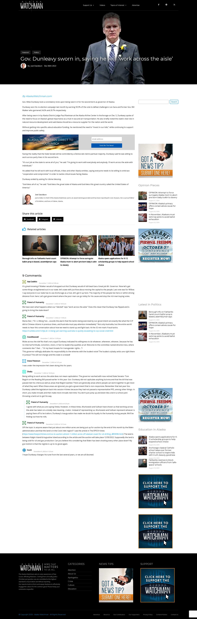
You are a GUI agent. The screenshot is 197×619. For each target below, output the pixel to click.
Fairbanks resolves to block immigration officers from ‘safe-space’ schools (163, 462)
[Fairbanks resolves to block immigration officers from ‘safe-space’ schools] (142, 463)
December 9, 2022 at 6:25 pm (59, 403)
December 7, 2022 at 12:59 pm (51, 338)
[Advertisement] (155, 123)
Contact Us (174, 615)
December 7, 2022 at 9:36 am (48, 283)
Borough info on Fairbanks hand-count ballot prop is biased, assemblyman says (161, 314)
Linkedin (58, 219)
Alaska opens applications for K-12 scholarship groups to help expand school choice (163, 439)
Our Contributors (119, 615)
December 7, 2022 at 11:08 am (56, 318)
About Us (107, 615)
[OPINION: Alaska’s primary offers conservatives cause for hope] (142, 207)
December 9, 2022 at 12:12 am (56, 424)
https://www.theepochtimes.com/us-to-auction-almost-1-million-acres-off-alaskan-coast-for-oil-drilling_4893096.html (73, 434)
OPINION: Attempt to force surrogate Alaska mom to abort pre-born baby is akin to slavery (163, 195)
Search (174, 102)
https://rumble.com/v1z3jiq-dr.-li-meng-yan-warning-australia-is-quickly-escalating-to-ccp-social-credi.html (67, 331)
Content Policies (161, 615)
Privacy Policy (148, 615)
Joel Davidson (41, 195)
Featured (25, 52)
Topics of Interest (117, 5)
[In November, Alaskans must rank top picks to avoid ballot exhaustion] (142, 217)
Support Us (87, 5)
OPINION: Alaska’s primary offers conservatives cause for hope (162, 206)
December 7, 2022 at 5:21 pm (52, 362)
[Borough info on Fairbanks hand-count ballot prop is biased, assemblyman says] (142, 315)
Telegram (44, 219)
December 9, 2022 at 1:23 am (43, 451)
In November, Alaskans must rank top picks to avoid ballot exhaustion (162, 216)
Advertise (136, 5)
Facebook (30, 219)
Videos (102, 5)
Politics (36, 52)
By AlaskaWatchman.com (37, 96)
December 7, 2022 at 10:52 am (56, 304)
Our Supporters (134, 615)
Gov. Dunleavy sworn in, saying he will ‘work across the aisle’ (97, 59)
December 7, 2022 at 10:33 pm (44, 373)
